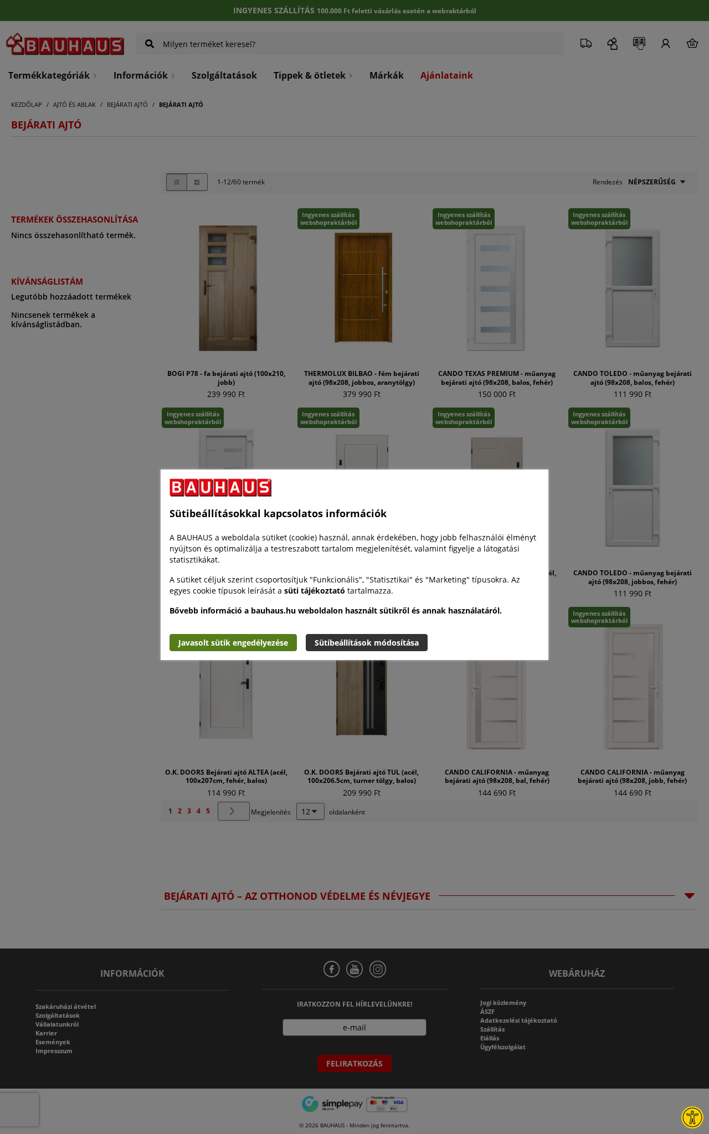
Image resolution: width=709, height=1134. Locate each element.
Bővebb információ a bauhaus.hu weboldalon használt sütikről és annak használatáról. (335, 610)
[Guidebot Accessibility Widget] (692, 1117)
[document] (354, 565)
